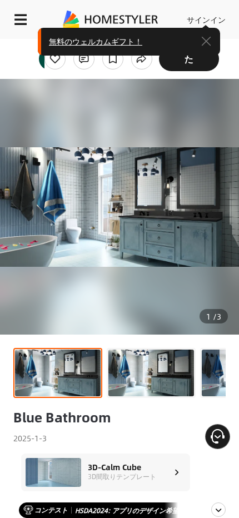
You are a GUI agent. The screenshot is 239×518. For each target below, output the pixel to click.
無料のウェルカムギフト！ (95, 41)
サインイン (206, 19)
